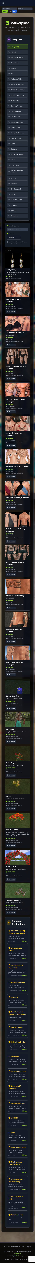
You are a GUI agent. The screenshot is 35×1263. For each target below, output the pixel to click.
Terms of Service (16, 1259)
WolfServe (17, 1253)
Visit (25, 941)
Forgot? (10, 11)
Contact (6, 1259)
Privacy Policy (26, 1259)
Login (5, 11)
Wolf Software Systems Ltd (21, 1256)
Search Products (14, 226)
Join (14, 11)
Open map (11, 312)
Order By (11, 233)
